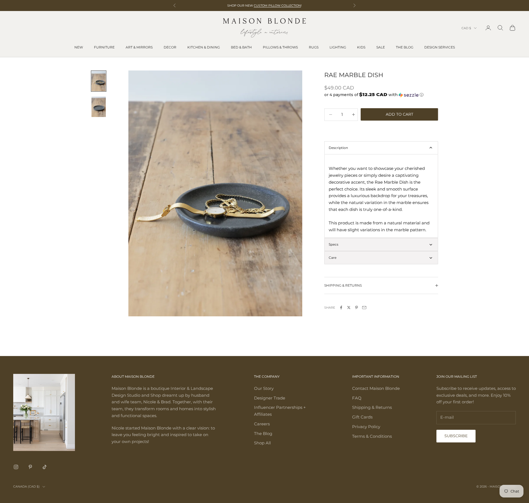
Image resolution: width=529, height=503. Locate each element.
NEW (78, 47)
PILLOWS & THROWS (280, 47)
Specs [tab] (333, 244)
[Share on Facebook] (341, 307)
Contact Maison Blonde (376, 388)
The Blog (404, 47)
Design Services (439, 47)
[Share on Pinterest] (356, 307)
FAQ (356, 398)
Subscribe (456, 435)
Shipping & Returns (372, 407)
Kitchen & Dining (203, 47)
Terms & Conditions (372, 436)
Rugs (314, 47)
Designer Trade (269, 398)
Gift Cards (362, 417)
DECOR (170, 47)
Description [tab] (338, 148)
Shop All (262, 442)
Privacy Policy (366, 426)
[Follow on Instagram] (16, 467)
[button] (381, 94)
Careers (262, 423)
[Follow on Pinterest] (30, 467)
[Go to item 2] (98, 106)
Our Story (264, 388)
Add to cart (399, 114)
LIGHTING (338, 47)
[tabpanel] (381, 196)
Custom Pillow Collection (277, 5)
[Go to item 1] (98, 81)
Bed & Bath (241, 47)
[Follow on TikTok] (44, 467)
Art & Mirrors (139, 47)
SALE (380, 47)
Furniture (104, 47)
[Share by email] (364, 307)
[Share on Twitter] (349, 307)
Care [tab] (332, 257)
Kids (361, 47)
